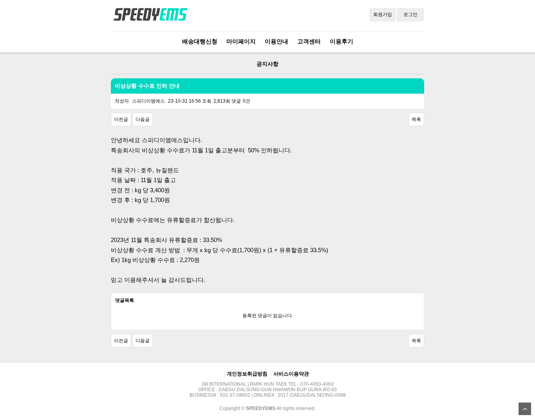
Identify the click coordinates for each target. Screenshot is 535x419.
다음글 (143, 119)
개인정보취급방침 (247, 374)
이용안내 (276, 41)
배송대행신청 (199, 41)
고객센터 (309, 41)
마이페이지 (241, 41)
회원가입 (382, 14)
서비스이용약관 (291, 374)
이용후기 (341, 41)
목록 (416, 119)
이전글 (121, 119)
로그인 (410, 14)
